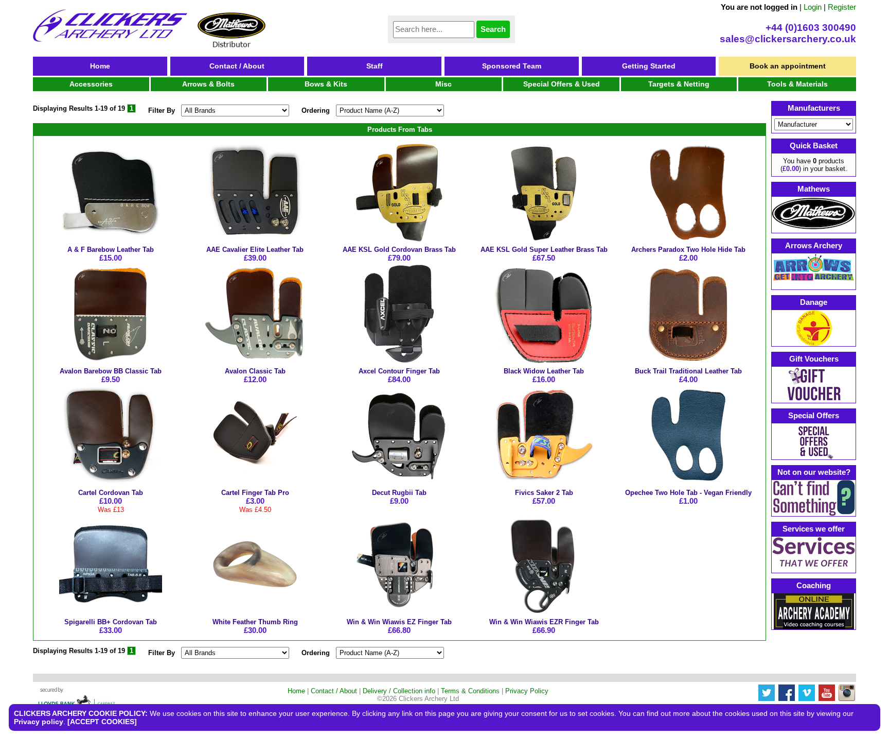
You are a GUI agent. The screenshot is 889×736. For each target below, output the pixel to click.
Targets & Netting (678, 84)
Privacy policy (38, 721)
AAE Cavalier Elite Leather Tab (255, 249)
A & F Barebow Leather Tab (110, 249)
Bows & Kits (326, 84)
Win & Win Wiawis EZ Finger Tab (399, 622)
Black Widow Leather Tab (544, 371)
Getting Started (648, 66)
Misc (443, 84)
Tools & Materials (797, 84)
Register (842, 7)
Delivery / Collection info (399, 691)
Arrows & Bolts (208, 84)
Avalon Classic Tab (255, 371)
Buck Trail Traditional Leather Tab (688, 371)
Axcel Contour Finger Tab (399, 371)
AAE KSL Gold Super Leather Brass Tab (544, 249)
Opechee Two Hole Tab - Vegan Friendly (688, 493)
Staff (374, 66)
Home (100, 66)
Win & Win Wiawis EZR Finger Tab (544, 622)
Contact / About (236, 66)
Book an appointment (788, 66)
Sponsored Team (511, 66)
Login (813, 7)
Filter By (161, 110)
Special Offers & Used (561, 84)
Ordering (315, 110)
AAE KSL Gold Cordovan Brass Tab (399, 249)
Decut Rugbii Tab (399, 493)
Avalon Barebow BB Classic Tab (111, 371)
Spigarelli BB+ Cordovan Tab (110, 622)
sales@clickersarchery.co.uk (788, 38)
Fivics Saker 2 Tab (544, 493)
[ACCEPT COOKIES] (102, 721)
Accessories (91, 84)
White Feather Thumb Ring (255, 622)
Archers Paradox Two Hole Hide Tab (688, 249)
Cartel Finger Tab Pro (255, 493)
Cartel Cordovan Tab (110, 493)
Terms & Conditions (470, 691)
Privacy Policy (526, 691)
